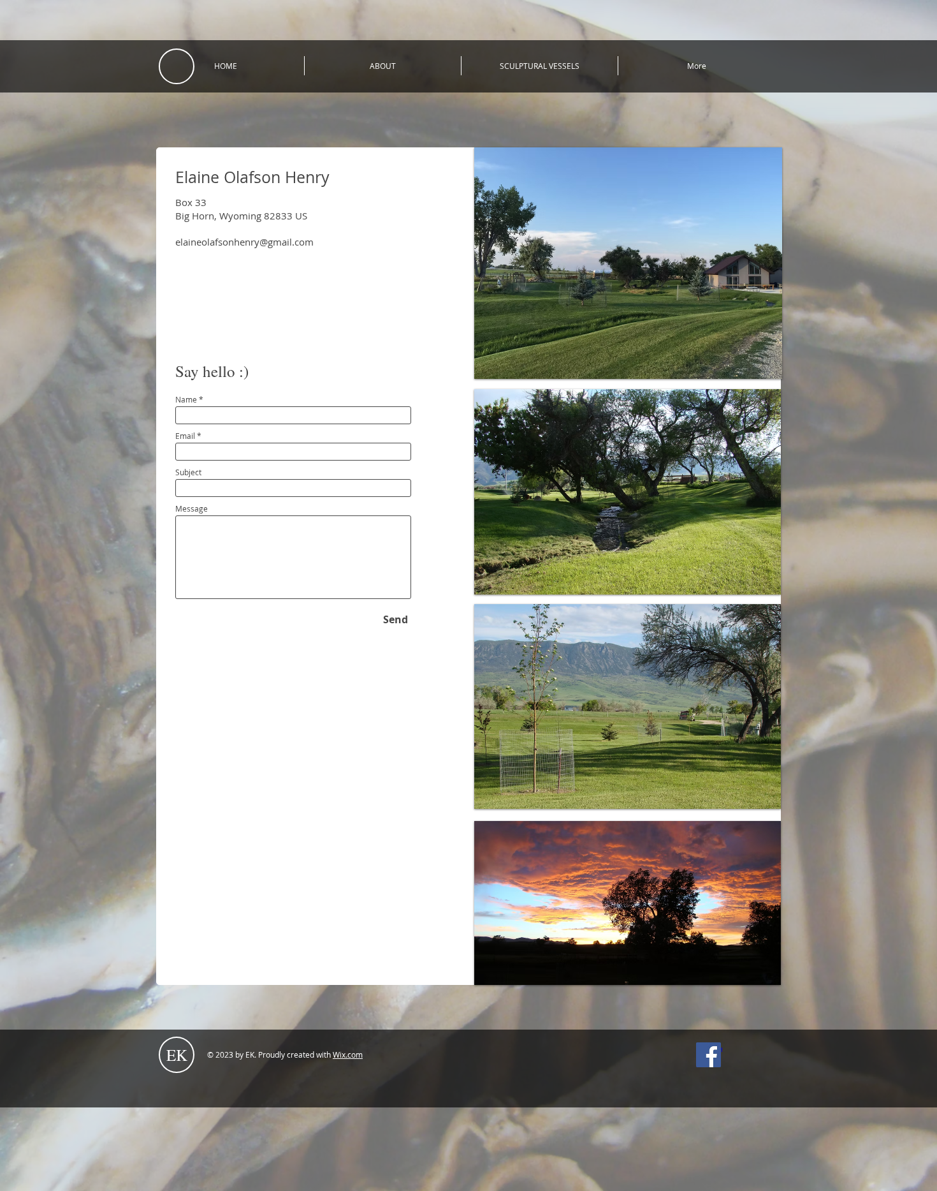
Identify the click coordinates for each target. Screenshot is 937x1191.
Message (191, 508)
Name (186, 399)
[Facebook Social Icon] (708, 1054)
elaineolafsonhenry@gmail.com (244, 241)
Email (185, 436)
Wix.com (348, 1054)
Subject (188, 472)
